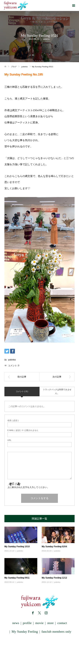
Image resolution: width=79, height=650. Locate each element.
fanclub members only (56, 631)
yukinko (46, 39)
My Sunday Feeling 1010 (17, 546)
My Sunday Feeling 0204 (54, 546)
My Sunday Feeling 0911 (17, 578)
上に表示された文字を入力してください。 (28, 487)
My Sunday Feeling (25, 631)
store (50, 623)
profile (27, 623)
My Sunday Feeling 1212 (54, 578)
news (15, 623)
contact (62, 623)
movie (39, 623)
